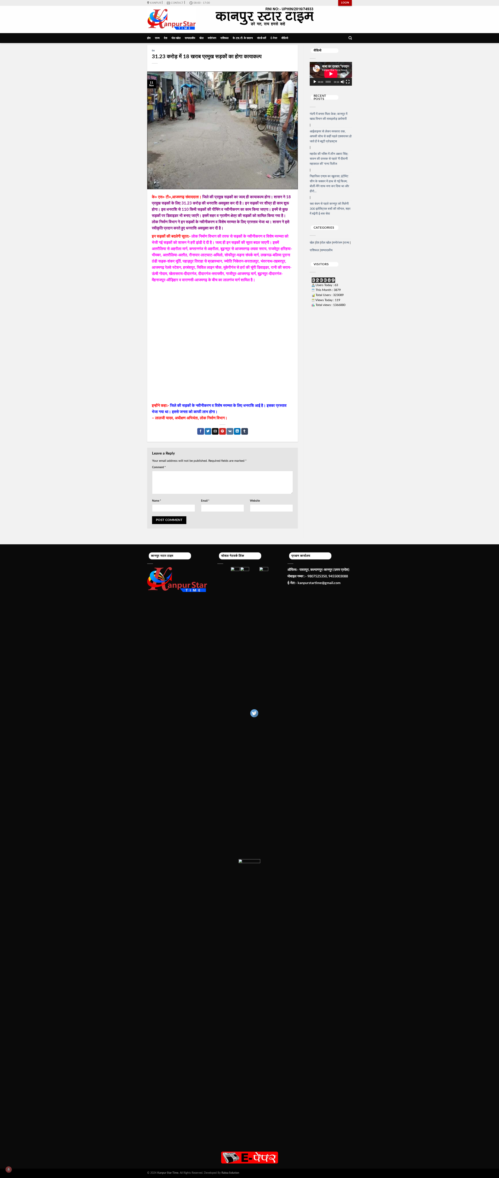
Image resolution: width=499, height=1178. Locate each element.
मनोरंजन (212, 38)
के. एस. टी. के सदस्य (243, 38)
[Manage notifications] (8, 1169)
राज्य (157, 38)
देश (165, 38)
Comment (159, 467)
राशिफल (224, 38)
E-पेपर (274, 38)
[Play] (315, 82)
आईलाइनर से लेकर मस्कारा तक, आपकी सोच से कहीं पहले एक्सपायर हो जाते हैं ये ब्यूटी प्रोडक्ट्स (331, 136)
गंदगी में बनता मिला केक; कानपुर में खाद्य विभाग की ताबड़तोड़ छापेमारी (328, 116)
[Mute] (342, 82)
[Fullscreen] (348, 82)
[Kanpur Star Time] (171, 19)
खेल (201, 38)
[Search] (350, 38)
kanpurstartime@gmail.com (319, 583)
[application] (331, 74)
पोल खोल (176, 38)
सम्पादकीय (190, 38)
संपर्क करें (261, 38)
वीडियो (284, 38)
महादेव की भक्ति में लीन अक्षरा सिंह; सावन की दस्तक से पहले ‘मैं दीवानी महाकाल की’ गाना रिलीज (329, 158)
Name (156, 500)
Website (255, 500)
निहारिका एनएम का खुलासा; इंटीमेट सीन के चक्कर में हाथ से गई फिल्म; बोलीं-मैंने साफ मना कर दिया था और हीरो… (329, 184)
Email (205, 500)
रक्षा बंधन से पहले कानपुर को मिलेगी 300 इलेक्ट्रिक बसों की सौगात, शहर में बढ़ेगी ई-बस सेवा (330, 208)
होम (149, 38)
